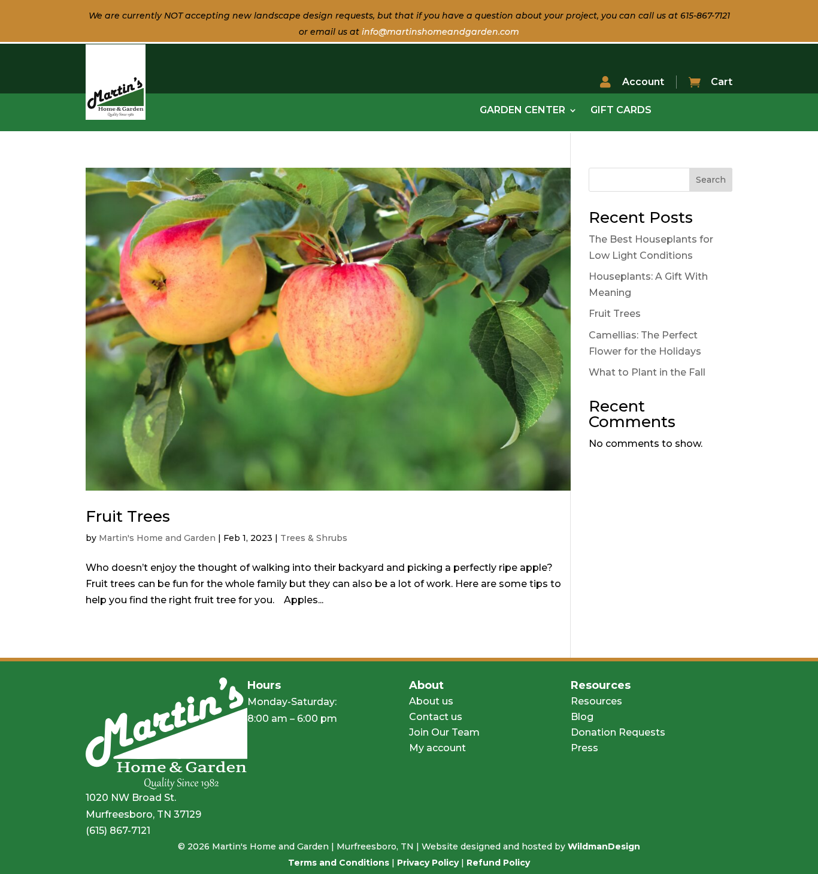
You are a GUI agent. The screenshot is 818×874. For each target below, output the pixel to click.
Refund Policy (498, 862)
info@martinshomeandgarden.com (440, 31)
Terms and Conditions (338, 862)
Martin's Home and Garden (157, 538)
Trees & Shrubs (313, 538)
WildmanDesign (604, 846)
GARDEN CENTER (522, 111)
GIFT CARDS (621, 111)
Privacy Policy (428, 862)
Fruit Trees (128, 516)
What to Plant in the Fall (647, 372)
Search (711, 179)
